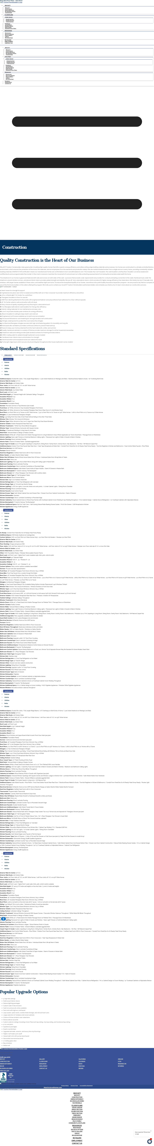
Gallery (42, 1059)
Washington (122, 1063)
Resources (8, 30)
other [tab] (6, 519)
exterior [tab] (6, 362)
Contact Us (9, 43)
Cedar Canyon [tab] (18, 355)
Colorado (82, 1061)
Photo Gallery (8, 35)
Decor (2, 1066)
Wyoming (121, 1066)
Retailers (7, 81)
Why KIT (2, 1059)
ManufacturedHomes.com (53, 1087)
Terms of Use (74, 1085)
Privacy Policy (65, 1085)
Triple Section (9, 21)
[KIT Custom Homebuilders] (11, 2)
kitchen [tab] (6, 374)
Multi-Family (8, 27)
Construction (8, 9)
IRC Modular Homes (10, 11)
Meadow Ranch (9, 26)
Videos (7, 36)
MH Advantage (9, 37)
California (82, 1059)
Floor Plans (9, 14)
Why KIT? (7, 5)
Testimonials (8, 12)
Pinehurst (7, 23)
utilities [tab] (6, 368)
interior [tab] (6, 365)
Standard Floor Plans (10, 28)
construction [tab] (8, 359)
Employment (8, 82)
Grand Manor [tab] (30, 355)
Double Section (10, 20)
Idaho (80, 1063)
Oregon (120, 1059)
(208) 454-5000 (5, 1057)
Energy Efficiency (9, 10)
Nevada (81, 1068)
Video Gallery (4, 1070)
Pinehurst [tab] (7, 355)
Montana (82, 1066)
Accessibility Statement (86, 1085)
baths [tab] (6, 371)
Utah (119, 1061)
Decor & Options (9, 34)
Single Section (10, 19)
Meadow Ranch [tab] (42, 355)
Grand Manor (8, 24)
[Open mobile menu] (77, 163)
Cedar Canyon (8, 17)
